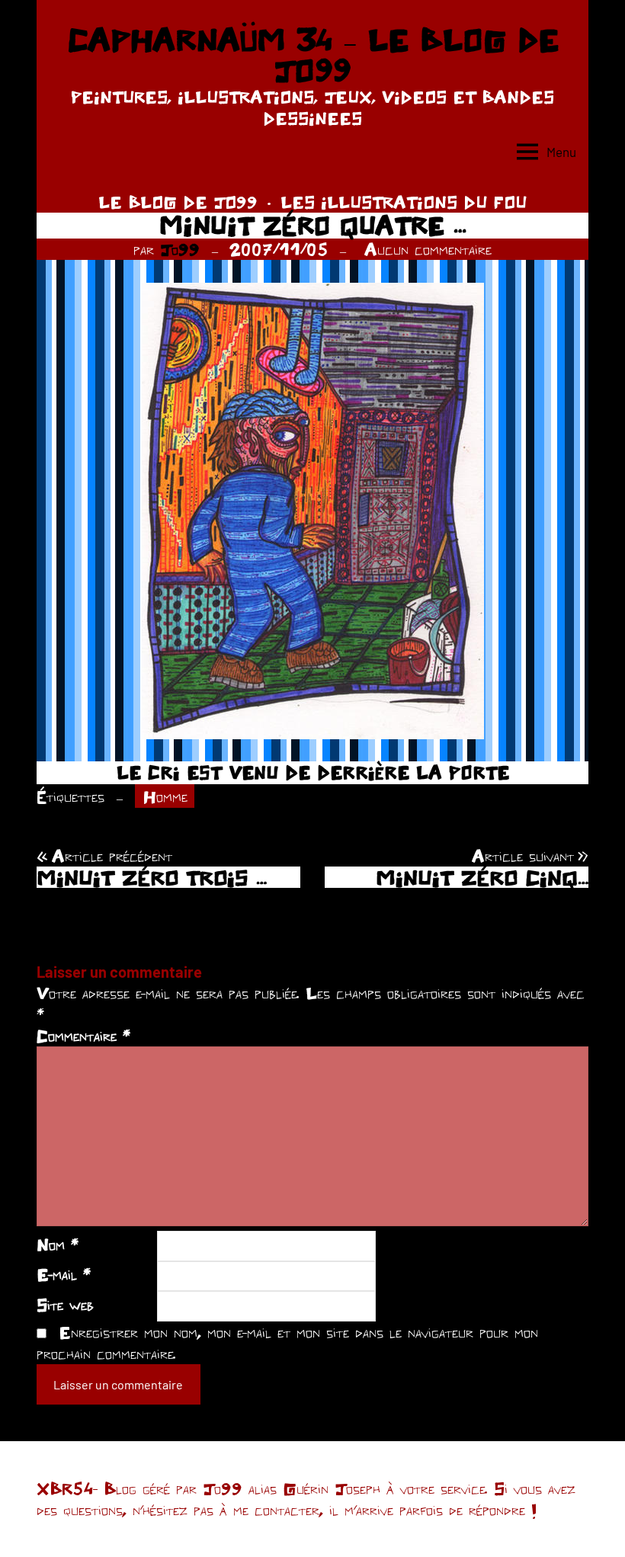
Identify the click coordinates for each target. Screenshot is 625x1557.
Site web (65, 1304)
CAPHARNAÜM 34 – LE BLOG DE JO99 (313, 55)
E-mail (64, 1274)
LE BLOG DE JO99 (178, 202)
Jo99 (180, 249)
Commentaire (83, 1035)
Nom (58, 1244)
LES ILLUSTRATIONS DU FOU (403, 202)
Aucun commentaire (428, 249)
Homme (165, 796)
